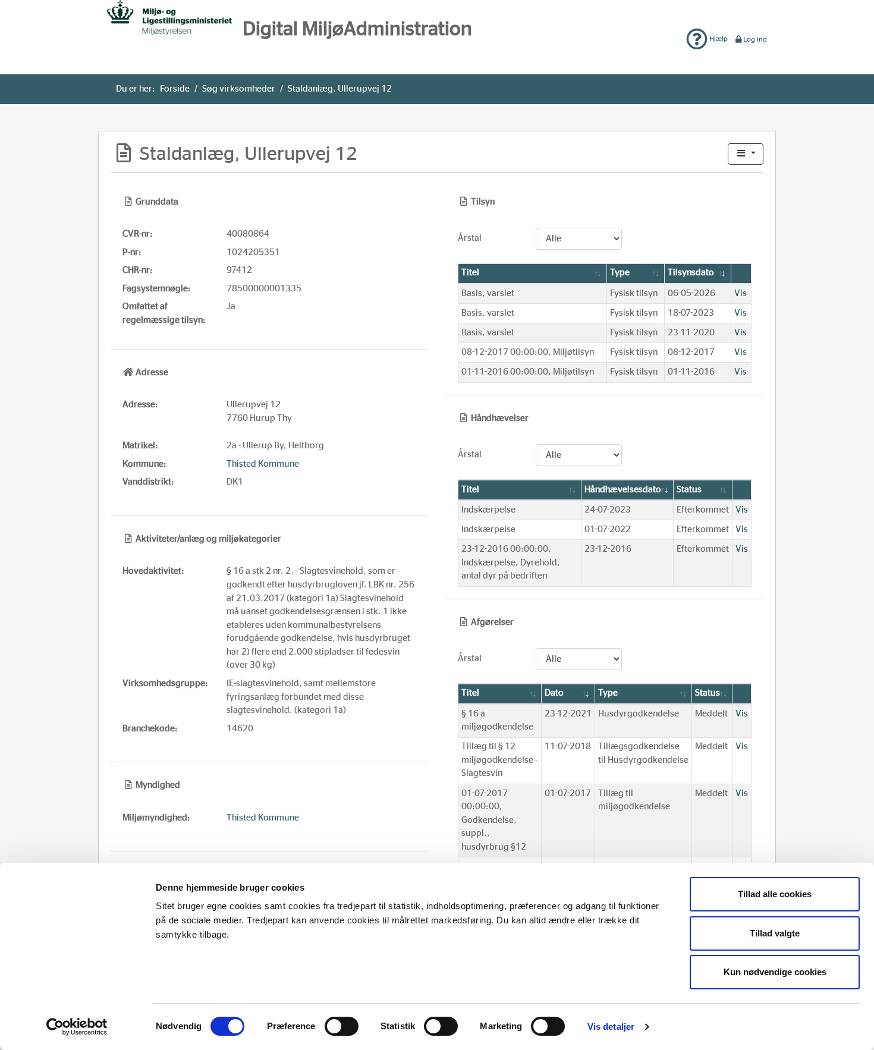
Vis (740, 293)
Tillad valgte (775, 933)
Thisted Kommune (263, 464)
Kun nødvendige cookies (775, 972)
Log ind (755, 39)
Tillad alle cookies (775, 894)
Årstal (470, 238)
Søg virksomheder (238, 88)
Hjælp (718, 38)
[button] (745, 154)
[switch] (342, 1026)
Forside (175, 88)
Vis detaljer (610, 1026)
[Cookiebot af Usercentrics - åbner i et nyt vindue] (77, 1027)
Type (620, 272)
